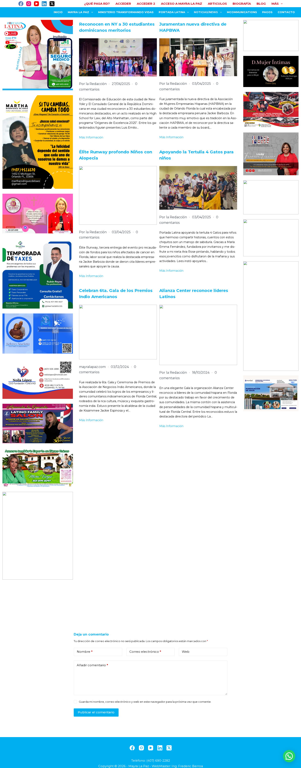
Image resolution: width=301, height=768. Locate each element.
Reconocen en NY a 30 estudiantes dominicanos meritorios (117, 27)
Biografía (242, 4)
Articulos (217, 4)
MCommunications (242, 12)
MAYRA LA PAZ (78, 12)
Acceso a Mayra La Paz (181, 4)
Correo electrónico (145, 652)
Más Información (91, 137)
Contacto (286, 12)
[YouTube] (36, 3)
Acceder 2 (146, 4)
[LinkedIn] (44, 3)
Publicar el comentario (96, 712)
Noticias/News (206, 12)
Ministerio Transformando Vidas (126, 12)
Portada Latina (172, 12)
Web (185, 652)
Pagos (267, 12)
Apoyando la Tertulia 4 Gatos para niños (196, 155)
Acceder (123, 4)
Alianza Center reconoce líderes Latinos (193, 293)
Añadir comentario (92, 665)
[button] (289, 756)
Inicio (58, 12)
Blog (261, 4)
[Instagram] (28, 3)
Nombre (85, 652)
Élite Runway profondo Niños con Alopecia (115, 155)
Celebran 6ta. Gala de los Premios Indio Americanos (116, 293)
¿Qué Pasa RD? (97, 4)
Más (275, 4)
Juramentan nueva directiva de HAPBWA (192, 27)
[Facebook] (20, 3)
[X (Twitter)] (52, 3)
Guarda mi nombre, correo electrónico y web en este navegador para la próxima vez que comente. (145, 701)
